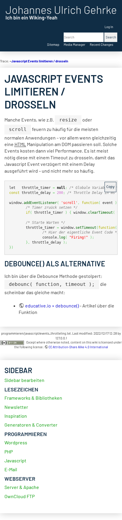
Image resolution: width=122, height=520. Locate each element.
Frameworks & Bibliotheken (33, 398)
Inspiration (15, 416)
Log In (109, 27)
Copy (110, 187)
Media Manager (74, 44)
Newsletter (16, 407)
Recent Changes (101, 44)
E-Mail (10, 469)
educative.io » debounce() (52, 305)
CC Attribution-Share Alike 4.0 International (78, 347)
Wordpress (15, 442)
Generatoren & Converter (30, 424)
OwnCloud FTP (19, 496)
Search (111, 37)
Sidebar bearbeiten (24, 380)
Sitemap (53, 44)
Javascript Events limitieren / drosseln (39, 61)
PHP (8, 451)
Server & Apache (21, 487)
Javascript (15, 460)
